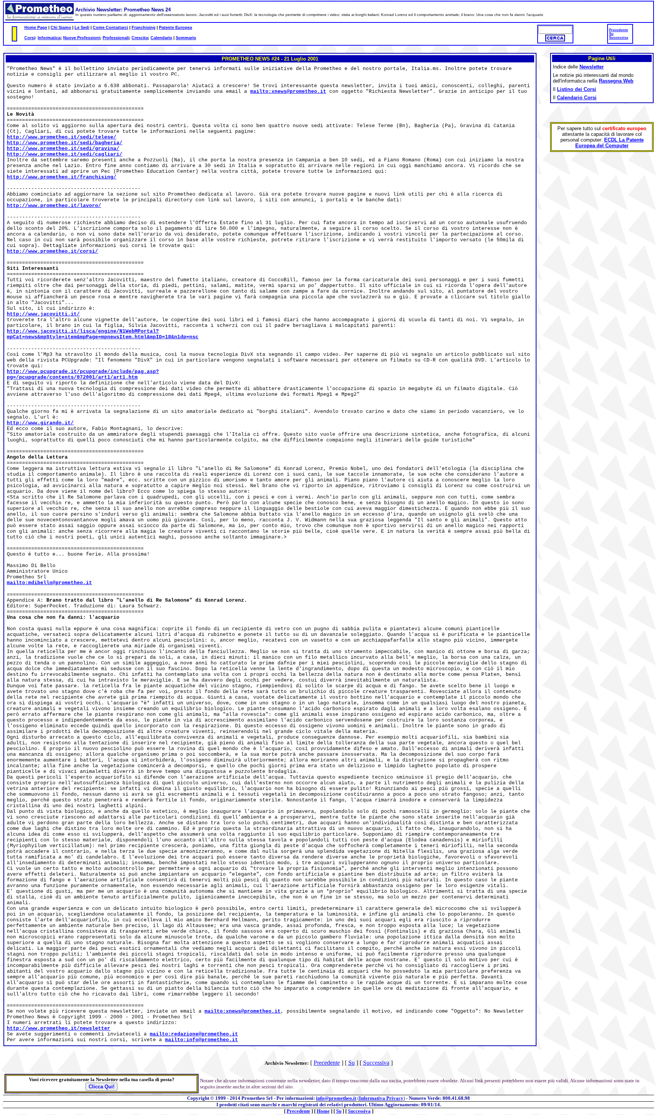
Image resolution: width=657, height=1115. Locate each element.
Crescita (140, 37)
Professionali (116, 37)
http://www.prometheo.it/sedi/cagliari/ (64, 154)
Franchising (144, 27)
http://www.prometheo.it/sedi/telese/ (61, 137)
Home (323, 1111)
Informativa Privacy (381, 1098)
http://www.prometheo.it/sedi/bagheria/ (64, 143)
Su (611, 34)
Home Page (35, 27)
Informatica (49, 37)
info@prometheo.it (336, 1098)
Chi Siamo (61, 27)
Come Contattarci (110, 27)
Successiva (618, 38)
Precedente (618, 30)
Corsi (29, 37)
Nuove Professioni (81, 37)
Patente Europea (175, 27)
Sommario (186, 37)
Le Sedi (82, 27)
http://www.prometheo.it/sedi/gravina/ (63, 148)
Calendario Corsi (577, 97)
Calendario (161, 37)
